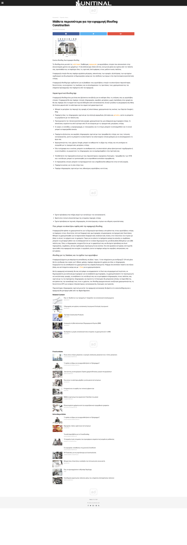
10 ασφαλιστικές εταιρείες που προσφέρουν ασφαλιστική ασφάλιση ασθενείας (89, 439)
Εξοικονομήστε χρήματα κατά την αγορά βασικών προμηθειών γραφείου (86, 405)
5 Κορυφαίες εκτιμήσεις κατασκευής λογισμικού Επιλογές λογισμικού (86, 306)
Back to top (94, 499)
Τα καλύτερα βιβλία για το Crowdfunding (76, 434)
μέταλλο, (117, 115)
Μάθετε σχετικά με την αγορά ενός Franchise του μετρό (81, 397)
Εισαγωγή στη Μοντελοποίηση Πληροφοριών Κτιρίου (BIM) (82, 323)
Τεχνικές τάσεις (64, 17)
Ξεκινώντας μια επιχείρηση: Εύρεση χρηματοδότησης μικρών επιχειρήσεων (88, 371)
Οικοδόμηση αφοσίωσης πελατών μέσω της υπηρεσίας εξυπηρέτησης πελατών (89, 478)
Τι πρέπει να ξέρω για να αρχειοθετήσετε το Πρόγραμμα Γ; (82, 363)
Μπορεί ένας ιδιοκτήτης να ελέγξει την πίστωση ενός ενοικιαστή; (84, 461)
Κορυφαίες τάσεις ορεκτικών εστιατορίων (77, 426)
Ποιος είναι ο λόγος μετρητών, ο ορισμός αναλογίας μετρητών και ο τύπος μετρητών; (90, 355)
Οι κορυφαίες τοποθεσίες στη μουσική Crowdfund (80, 448)
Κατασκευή (55, 17)
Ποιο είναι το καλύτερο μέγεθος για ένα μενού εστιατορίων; (82, 380)
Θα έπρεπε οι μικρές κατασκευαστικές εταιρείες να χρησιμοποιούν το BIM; (87, 332)
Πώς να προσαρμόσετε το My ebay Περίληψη (78, 469)
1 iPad (81, 267)
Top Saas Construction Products (74, 315)
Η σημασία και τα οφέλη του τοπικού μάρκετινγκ (79, 388)
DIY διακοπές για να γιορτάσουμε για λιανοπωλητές (80, 452)
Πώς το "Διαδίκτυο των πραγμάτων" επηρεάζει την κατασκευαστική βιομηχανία (89, 298)
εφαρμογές (93, 64)
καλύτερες (76, 64)
